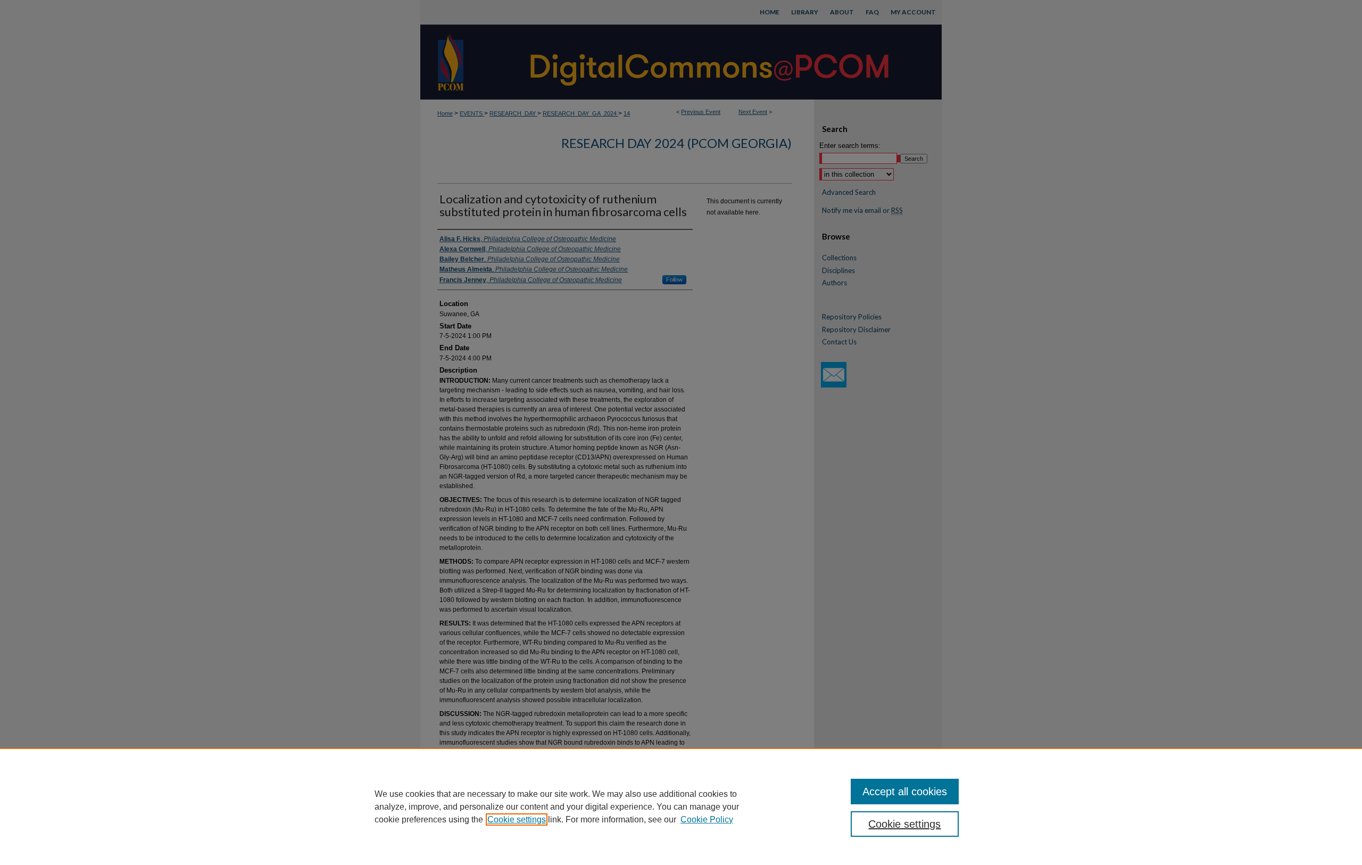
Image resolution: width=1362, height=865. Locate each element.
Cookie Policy (706, 819)
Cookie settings (516, 819)
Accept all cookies (904, 791)
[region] (681, 806)
